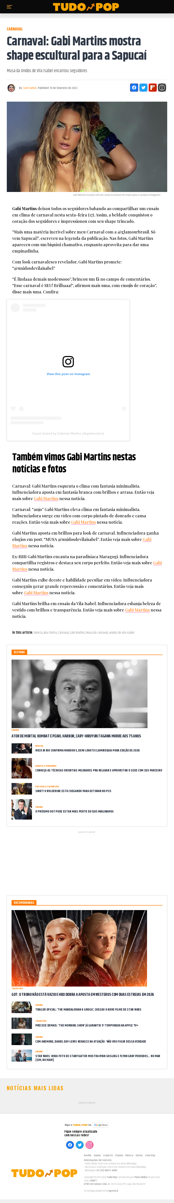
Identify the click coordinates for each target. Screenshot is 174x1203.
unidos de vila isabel (121, 633)
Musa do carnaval (97, 633)
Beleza (38, 633)
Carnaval (63, 633)
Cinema (119, 1155)
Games (97, 1155)
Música (129, 1155)
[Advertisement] (87, 862)
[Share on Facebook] (134, 87)
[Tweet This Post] (143, 87)
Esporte (108, 1155)
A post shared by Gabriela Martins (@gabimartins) (68, 433)
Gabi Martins (46, 498)
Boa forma (50, 633)
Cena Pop (150, 1155)
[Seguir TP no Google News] (87, 1128)
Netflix (87, 1155)
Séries (139, 1155)
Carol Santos (30, 88)
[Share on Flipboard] (153, 87)
